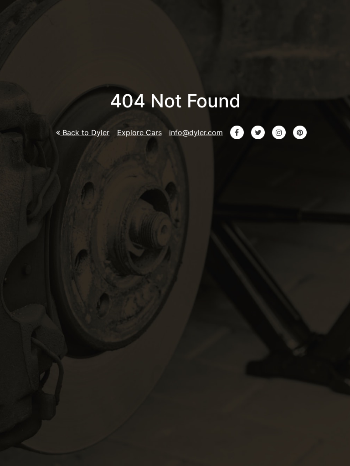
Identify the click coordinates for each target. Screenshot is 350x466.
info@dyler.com (196, 132)
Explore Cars (139, 132)
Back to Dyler (84, 132)
